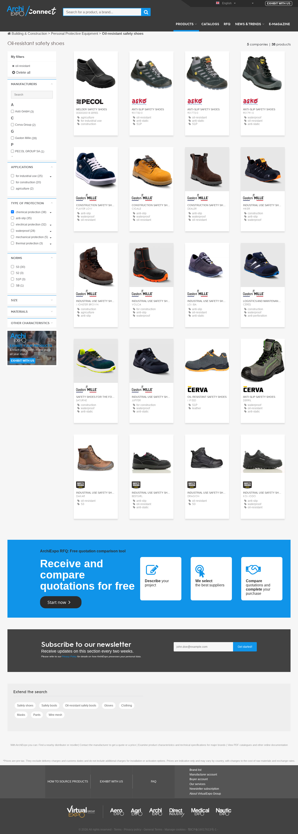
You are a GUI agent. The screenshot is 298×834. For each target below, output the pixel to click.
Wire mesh (55, 714)
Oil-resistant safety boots (80, 705)
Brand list (195, 770)
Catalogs (210, 24)
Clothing (126, 705)
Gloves (108, 705)
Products (184, 24)
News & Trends (248, 24)
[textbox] (102, 12)
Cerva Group (25, 125)
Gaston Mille (26, 138)
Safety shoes (25, 705)
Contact (95, 59)
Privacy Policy (69, 656)
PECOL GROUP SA (29, 151)
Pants (37, 714)
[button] (32, 84)
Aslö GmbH (24, 111)
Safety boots (49, 705)
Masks (21, 714)
